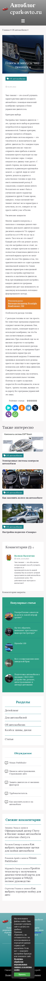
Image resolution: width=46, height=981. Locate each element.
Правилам (37, 932)
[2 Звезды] (30, 401)
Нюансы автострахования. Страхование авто (22, 772)
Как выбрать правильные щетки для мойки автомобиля (22, 847)
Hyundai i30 (20, 643)
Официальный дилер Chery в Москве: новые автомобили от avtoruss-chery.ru (23, 834)
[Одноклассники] (22, 408)
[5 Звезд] (36, 401)
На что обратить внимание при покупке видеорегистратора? (26, 630)
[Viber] (8, 414)
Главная (6, 30)
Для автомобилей (16, 717)
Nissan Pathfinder (17, 762)
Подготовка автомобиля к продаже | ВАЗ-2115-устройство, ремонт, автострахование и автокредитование (27, 679)
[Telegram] (28, 408)
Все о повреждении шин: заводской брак (26, 660)
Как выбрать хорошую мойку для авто (23, 891)
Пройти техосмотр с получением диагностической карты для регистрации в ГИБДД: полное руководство (22, 875)
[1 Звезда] (28, 401)
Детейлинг (11, 710)
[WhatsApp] (15, 414)
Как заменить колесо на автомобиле (21, 803)
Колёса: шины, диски (18, 730)
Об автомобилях (19, 30)
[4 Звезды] (34, 401)
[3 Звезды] (32, 401)
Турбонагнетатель (18, 793)
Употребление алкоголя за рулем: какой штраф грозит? (26, 615)
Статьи (9, 739)
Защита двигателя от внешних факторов (24, 783)
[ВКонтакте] (15, 408)
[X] (35, 408)
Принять (22, 974)
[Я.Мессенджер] (8, 408)
